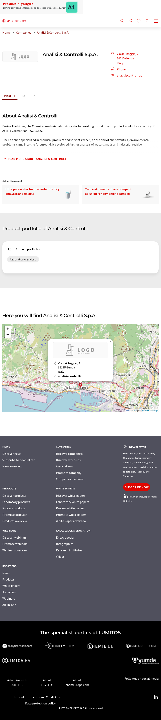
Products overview (14, 521)
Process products (14, 508)
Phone (121, 69)
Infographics (64, 544)
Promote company (68, 473)
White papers (11, 586)
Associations (64, 466)
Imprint (19, 697)
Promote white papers (71, 515)
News (6, 573)
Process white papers (70, 508)
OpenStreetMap (149, 410)
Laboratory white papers (72, 502)
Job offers (9, 592)
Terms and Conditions (46, 697)
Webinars (8, 598)
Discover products (14, 496)
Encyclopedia (65, 537)
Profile (10, 96)
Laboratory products (16, 502)
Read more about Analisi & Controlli (38, 159)
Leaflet (133, 410)
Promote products (14, 515)
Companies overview (69, 479)
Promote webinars (14, 544)
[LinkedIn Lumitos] (156, 697)
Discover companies (69, 454)
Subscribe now (137, 487)
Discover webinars (14, 537)
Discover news (11, 454)
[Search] (122, 21)
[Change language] (138, 21)
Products (28, 96)
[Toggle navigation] (156, 21)
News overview (12, 466)
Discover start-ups (68, 460)
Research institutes (69, 550)
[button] (80, 385)
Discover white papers (70, 496)
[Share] (130, 21)
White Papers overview (71, 521)
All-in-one (9, 605)
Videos (60, 556)
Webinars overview (14, 550)
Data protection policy (40, 703)
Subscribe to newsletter (18, 460)
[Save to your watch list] (147, 21)
